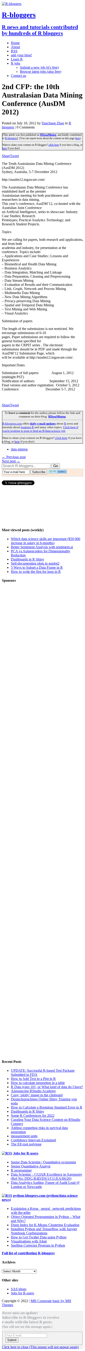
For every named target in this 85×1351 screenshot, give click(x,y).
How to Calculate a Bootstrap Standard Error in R (46, 1107)
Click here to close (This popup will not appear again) (40, 1347)
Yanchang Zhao (52, 123)
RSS (14, 51)
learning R (27, 427)
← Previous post (14, 457)
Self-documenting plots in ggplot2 (35, 563)
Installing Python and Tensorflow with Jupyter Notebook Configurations (44, 1231)
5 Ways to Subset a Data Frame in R (37, 567)
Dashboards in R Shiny (27, 559)
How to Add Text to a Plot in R (33, 1079)
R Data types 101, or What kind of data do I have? (47, 1087)
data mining (19, 449)
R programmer (21, 1170)
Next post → (11, 461)
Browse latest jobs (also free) (40, 71)
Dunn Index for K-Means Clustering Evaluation (45, 1225)
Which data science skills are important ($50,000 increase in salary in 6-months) (45, 541)
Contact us (18, 76)
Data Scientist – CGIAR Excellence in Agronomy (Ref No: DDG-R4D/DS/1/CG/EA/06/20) (46, 1176)
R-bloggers (11, 138)
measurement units (24, 1136)
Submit (12, 1340)
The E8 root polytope (26, 1144)
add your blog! (21, 55)
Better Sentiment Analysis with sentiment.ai (42, 547)
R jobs (15, 63)
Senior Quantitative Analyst (30, 1166)
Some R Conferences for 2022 (32, 1115)
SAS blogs (18, 1289)
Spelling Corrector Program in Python (38, 1245)
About (15, 47)
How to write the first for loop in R (36, 572)
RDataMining (48, 134)
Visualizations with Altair (29, 1241)
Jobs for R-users (25, 1153)
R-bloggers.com (12, 423)
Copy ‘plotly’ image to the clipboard (37, 1095)
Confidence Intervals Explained (33, 1140)
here (77, 138)
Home (15, 43)
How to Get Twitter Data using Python (38, 1237)
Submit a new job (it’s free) (39, 67)
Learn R (17, 59)
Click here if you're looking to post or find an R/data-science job (40, 429)
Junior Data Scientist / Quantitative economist (43, 1162)
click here (53, 144)
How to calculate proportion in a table (38, 1083)
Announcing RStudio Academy (33, 1091)
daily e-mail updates (43, 423)
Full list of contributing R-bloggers (28, 1253)
